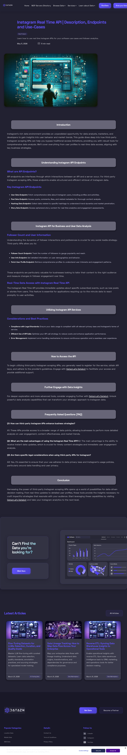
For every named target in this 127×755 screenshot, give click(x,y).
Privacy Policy (48, 742)
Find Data (105, 5)
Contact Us (47, 733)
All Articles (114, 613)
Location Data (8, 733)
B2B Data (7, 742)
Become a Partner (111, 710)
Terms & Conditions (50, 737)
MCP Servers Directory (41, 6)
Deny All (98, 750)
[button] (59, 6)
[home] (12, 5)
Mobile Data (8, 737)
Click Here (21, 571)
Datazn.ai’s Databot (76, 369)
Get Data (88, 710)
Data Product (22, 34)
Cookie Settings (83, 750)
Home (26, 6)
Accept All (113, 750)
